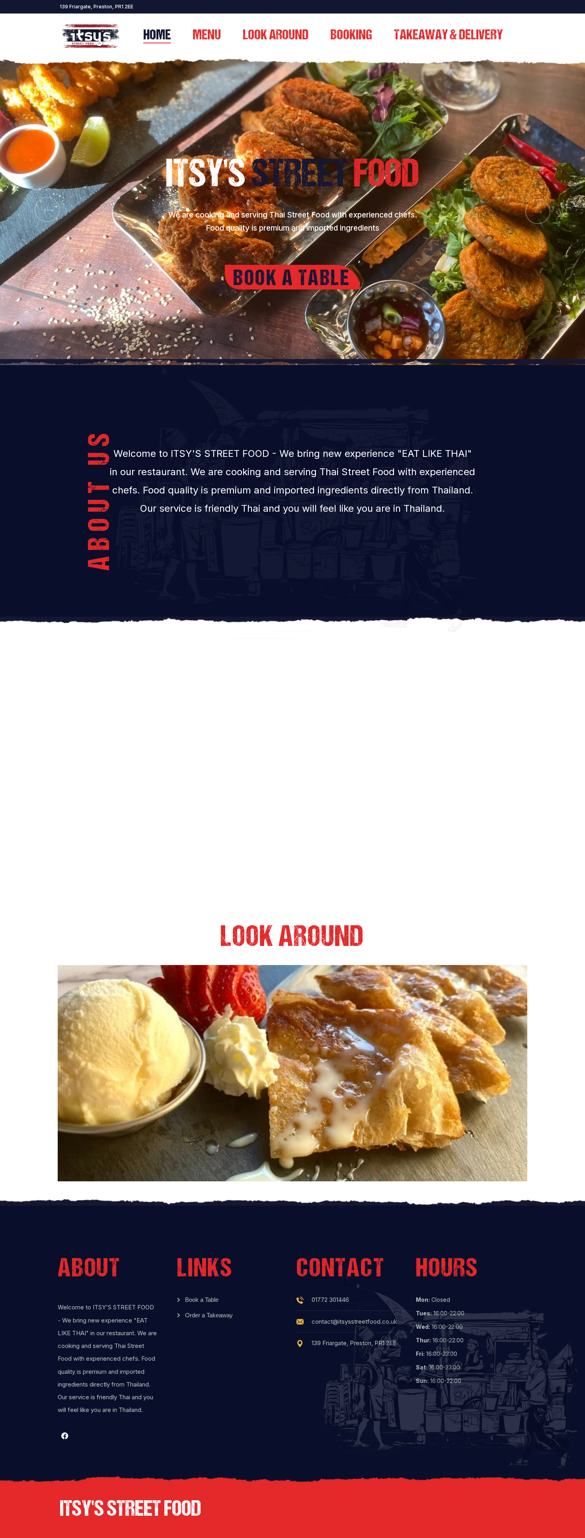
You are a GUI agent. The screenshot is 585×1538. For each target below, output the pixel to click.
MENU (207, 36)
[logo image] (90, 36)
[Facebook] (65, 1436)
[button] (47, 209)
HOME (157, 36)
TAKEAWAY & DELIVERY (448, 36)
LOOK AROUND (275, 36)
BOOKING (351, 36)
